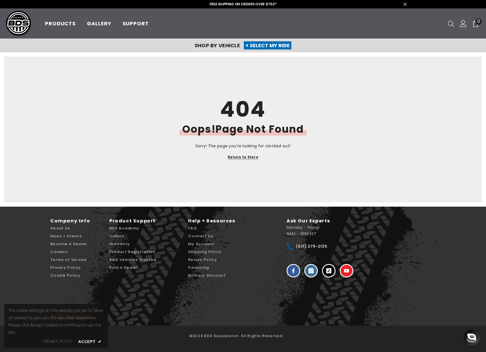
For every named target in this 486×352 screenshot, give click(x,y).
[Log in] (463, 23)
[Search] (451, 23)
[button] (472, 338)
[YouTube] (346, 270)
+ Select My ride (268, 45)
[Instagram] (311, 270)
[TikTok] (329, 270)
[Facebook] (293, 270)
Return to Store (243, 157)
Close (405, 4)
